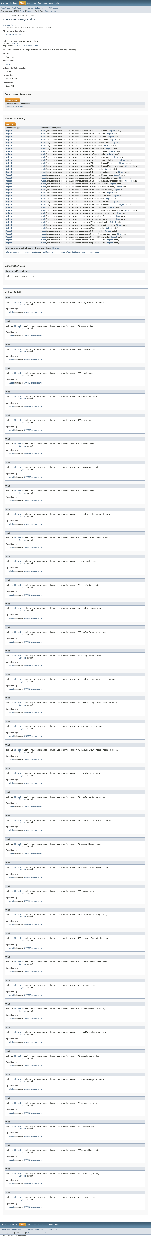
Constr (22, 11)
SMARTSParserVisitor (15, 34)
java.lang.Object (9, 25)
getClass (36, 252)
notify (55, 252)
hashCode (46, 252)
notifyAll (65, 252)
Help (57, 3)
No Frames (39, 8)
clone (8, 252)
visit (43, 131)
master (8, 64)
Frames (30, 8)
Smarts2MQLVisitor (14, 107)
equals (16, 252)
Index (51, 3)
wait (84, 252)
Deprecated (42, 3)
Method (28, 11)
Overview (4, 3)
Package (13, 3)
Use (28, 3)
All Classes (53, 8)
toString (76, 252)
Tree (34, 3)
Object (15, 43)
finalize (25, 252)
